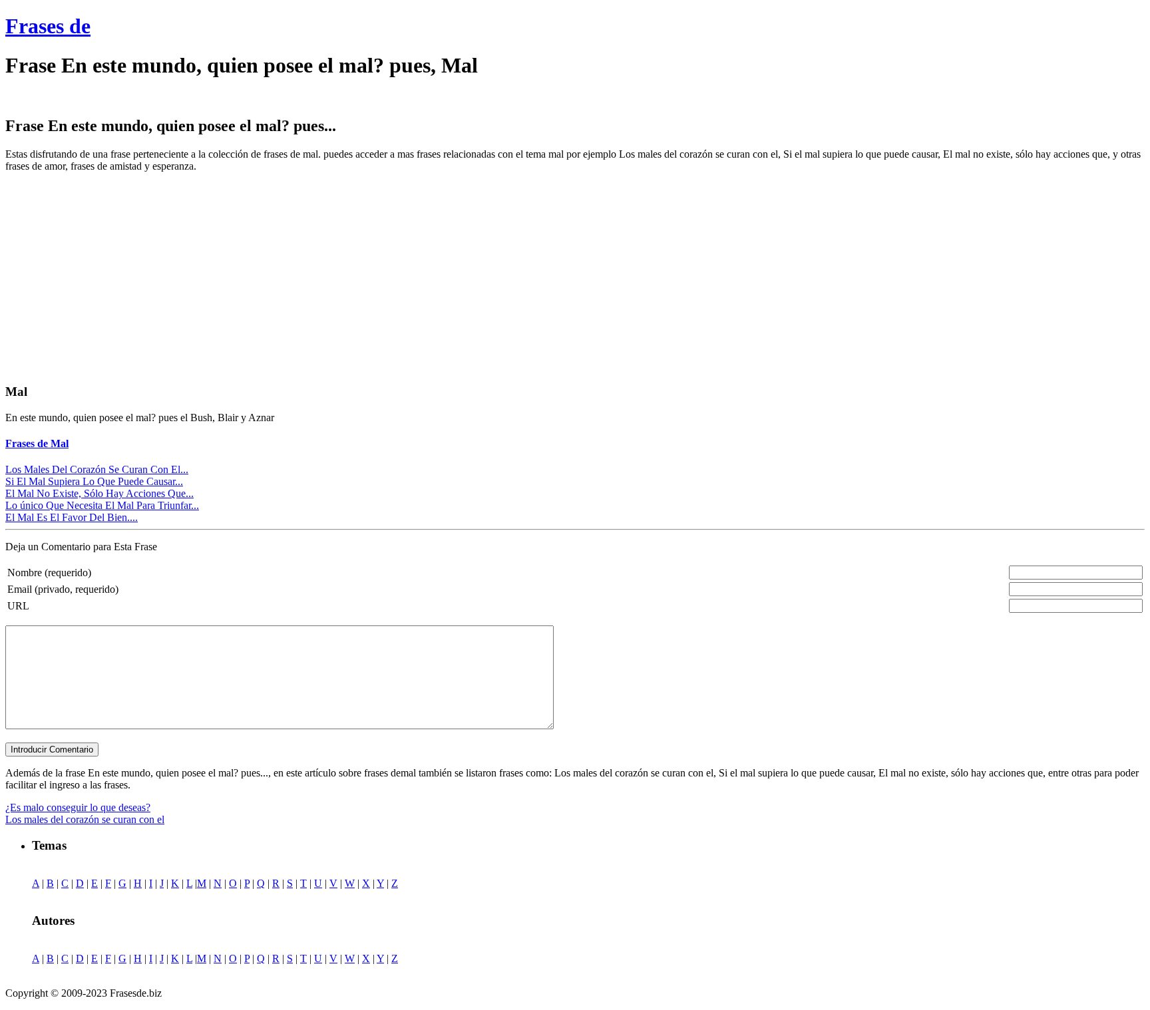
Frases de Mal (37, 443)
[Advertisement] (117, 276)
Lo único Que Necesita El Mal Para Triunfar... (102, 505)
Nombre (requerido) (49, 572)
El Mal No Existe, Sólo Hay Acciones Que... (99, 493)
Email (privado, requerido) (62, 589)
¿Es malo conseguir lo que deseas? (77, 807)
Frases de (48, 26)
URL (18, 605)
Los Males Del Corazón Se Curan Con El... (96, 469)
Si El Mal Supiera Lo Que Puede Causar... (94, 481)
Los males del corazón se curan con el (84, 819)
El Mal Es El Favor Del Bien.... (71, 517)
